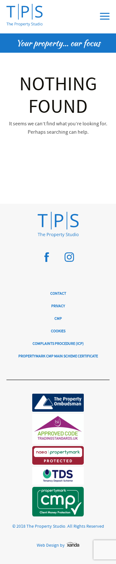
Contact (58, 294)
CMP (58, 319)
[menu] (105, 16)
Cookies (58, 331)
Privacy (58, 306)
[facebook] (47, 259)
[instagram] (69, 259)
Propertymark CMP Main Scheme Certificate (58, 357)
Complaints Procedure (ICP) (58, 344)
